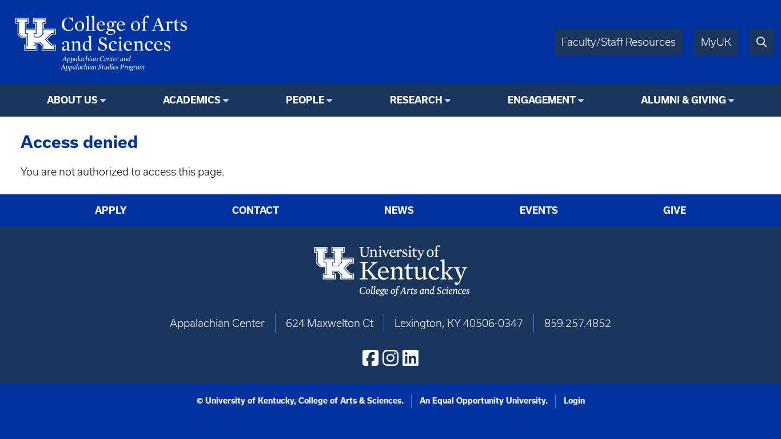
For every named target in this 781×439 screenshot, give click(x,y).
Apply (111, 210)
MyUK (716, 42)
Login (574, 400)
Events (539, 210)
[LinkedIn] (411, 358)
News (399, 210)
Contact (255, 210)
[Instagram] (390, 358)
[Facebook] (370, 358)
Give (674, 210)
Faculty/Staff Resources (618, 42)
